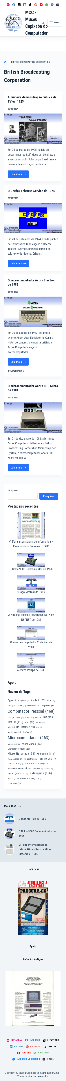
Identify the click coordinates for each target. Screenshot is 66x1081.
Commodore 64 (33, 706)
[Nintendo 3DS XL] (33, 908)
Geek (38, 718)
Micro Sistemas (21, 753)
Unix (24, 774)
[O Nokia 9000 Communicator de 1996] (9, 833)
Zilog (39, 779)
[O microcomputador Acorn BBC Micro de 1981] (33, 417)
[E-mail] (57, 4)
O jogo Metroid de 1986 (31, 592)
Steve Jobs (38, 769)
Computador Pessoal (31, 711)
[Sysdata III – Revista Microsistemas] (33, 998)
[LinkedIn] (24, 4)
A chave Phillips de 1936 (31, 670)
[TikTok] (30, 4)
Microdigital (14, 744)
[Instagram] (8, 4)
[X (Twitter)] (19, 4)
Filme (29, 718)
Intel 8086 (40, 722)
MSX (11, 764)
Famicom (19, 718)
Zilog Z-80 (14, 783)
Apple (13, 700)
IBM (48, 717)
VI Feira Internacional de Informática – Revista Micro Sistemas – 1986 (35, 849)
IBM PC (15, 722)
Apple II (38, 700)
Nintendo (32, 763)
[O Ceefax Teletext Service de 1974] (33, 218)
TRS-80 (13, 773)
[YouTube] (41, 4)
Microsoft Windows (33, 759)
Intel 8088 (13, 727)
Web (11, 778)
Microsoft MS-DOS (15, 759)
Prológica (44, 764)
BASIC (11, 706)
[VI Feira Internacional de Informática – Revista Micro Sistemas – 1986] (9, 849)
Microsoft (46, 753)
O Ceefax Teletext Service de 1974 (31, 191)
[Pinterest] (35, 4)
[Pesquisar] (43, 23)
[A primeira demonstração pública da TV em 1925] (33, 129)
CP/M (11, 718)
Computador (47, 705)
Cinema (21, 706)
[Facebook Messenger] (52, 4)
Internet (28, 727)
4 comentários (16, 371)
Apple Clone (24, 701)
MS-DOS (50, 758)
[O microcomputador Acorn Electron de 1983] (33, 312)
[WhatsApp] (46, 4)
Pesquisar (13, 490)
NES (19, 764)
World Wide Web (26, 778)
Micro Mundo (32, 744)
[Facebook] (13, 4)
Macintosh (14, 732)
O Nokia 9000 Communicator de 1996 (31, 569)
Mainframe (27, 732)
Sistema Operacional (19, 768)
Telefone (49, 769)
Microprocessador (19, 749)
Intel (29, 722)
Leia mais (19, 175)
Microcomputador (29, 737)
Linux (39, 727)
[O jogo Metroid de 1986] (9, 818)
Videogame (41, 773)
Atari (51, 701)
